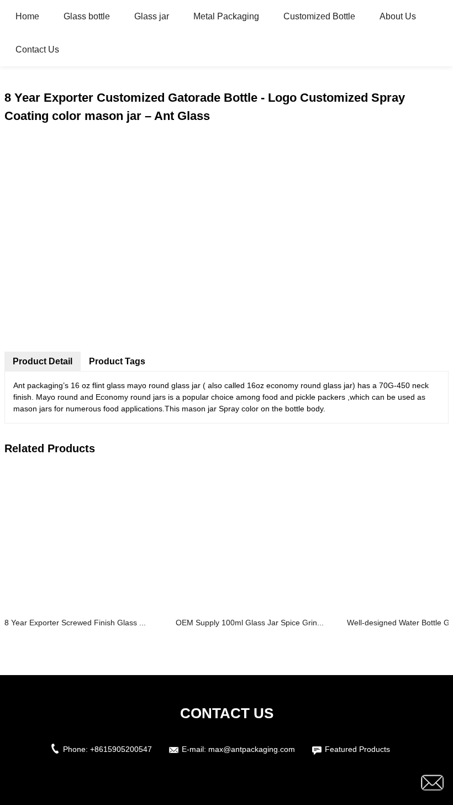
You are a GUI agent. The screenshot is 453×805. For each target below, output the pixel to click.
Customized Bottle (319, 16)
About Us (398, 16)
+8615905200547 (121, 749)
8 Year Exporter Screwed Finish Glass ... (75, 622)
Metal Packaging (226, 16)
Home (27, 16)
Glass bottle (87, 16)
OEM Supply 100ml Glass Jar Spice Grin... (250, 622)
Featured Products (357, 749)
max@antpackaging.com (251, 749)
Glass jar (151, 16)
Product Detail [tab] (42, 361)
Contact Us (37, 49)
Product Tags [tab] (117, 361)
